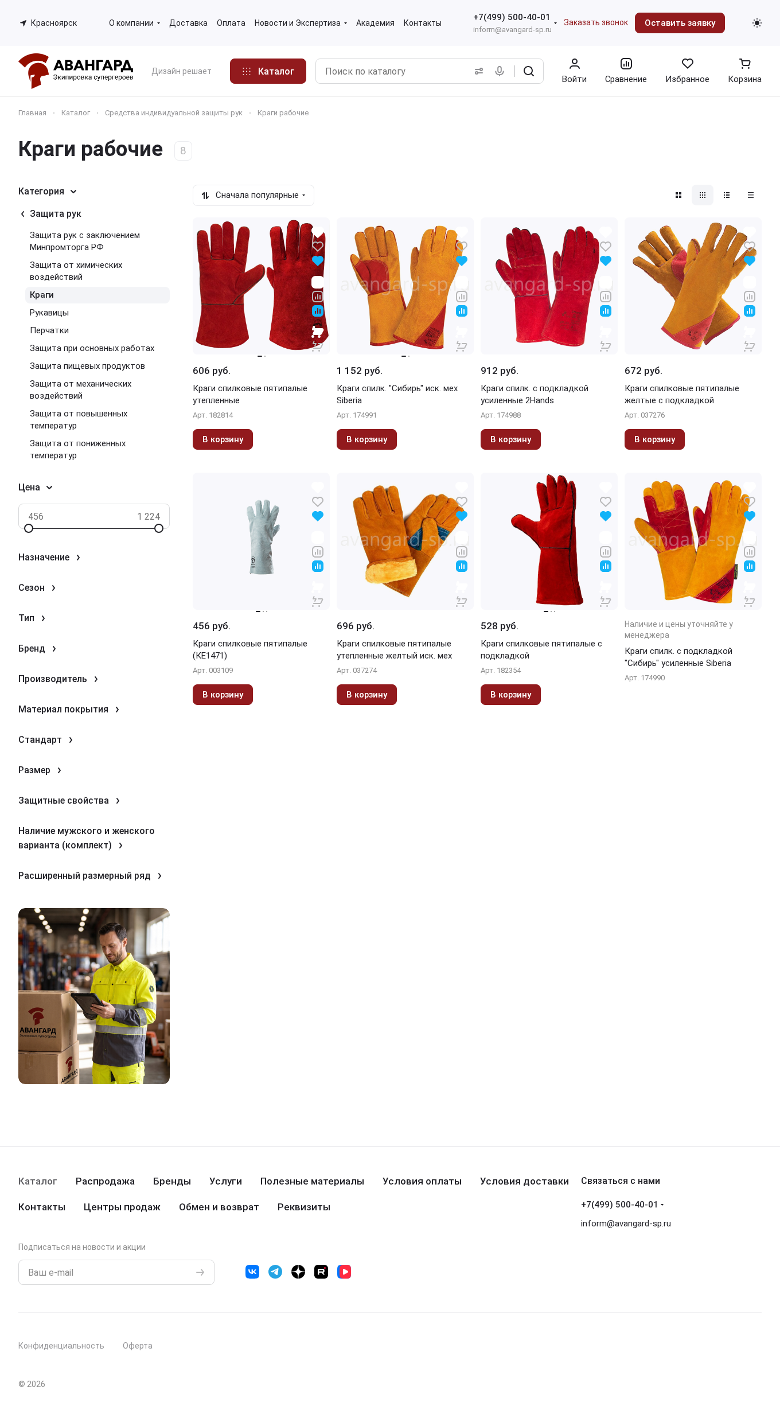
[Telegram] (275, 1272)
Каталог (37, 1181)
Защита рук (55, 213)
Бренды (172, 1181)
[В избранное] (317, 245)
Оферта (138, 1345)
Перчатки (49, 330)
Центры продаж (122, 1207)
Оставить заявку (680, 23)
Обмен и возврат (219, 1207)
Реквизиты (304, 1207)
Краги (42, 295)
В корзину (222, 439)
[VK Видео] (344, 1272)
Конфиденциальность (61, 1345)
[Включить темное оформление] (757, 23)
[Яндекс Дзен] (298, 1272)
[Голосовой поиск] (501, 71)
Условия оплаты (422, 1181)
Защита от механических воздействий (80, 390)
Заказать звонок (596, 22)
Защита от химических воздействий (76, 271)
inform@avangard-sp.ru (512, 29)
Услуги (225, 1181)
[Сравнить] (317, 295)
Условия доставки (524, 1181)
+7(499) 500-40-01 (512, 17)
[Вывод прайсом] (751, 195)
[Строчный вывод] (727, 195)
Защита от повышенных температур (78, 419)
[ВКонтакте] (252, 1272)
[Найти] (528, 71)
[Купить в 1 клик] (317, 338)
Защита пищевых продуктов (87, 366)
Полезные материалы (312, 1181)
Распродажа (105, 1181)
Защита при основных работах (92, 348)
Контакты (41, 1207)
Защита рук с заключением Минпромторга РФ (85, 241)
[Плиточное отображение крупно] (678, 195)
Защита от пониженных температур (78, 449)
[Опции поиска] (476, 71)
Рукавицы (49, 312)
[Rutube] (321, 1272)
